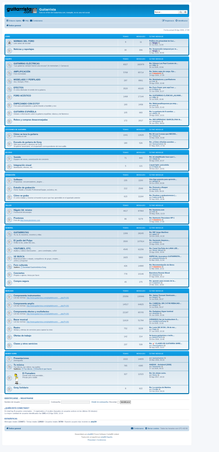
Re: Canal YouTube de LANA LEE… (164, 248)
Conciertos (19, 273)
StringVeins (156, 121)
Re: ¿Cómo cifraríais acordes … (162, 142)
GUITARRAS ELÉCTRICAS (27, 63)
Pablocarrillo (157, 197)
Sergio (155, 43)
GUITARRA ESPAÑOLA (25, 112)
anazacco (156, 275)
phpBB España (106, 437)
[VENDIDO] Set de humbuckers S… (164, 319)
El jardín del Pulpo (23, 240)
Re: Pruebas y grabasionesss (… (163, 195)
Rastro (17, 327)
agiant (154, 234)
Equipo (8, 59)
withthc (155, 113)
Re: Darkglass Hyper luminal (161, 311)
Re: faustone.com (156, 210)
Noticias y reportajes (24, 49)
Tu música (19, 365)
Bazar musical (21, 319)
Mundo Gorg (11, 353)
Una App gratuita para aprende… (163, 179)
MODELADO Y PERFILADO (27, 79)
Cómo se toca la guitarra (26, 134)
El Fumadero (28, 373)
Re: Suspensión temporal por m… (163, 49)
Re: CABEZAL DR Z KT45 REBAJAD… (165, 303)
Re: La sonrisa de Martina (160, 387)
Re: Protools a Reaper (158, 187)
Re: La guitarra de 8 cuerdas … (162, 111)
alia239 (94, 422)
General (9, 228)
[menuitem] (25, 21)
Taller (8, 205)
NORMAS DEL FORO (24, 41)
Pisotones (19, 218)
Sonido (17, 157)
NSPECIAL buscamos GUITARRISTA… (165, 256)
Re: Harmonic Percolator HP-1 (161, 218)
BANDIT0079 (157, 337)
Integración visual (22, 165)
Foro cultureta (21, 265)
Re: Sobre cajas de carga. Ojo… (162, 71)
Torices (155, 136)
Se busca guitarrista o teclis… (161, 335)
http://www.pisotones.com (30, 220)
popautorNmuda (158, 258)
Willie (154, 65)
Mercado (9, 291)
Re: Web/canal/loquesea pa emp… (163, 103)
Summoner (156, 366)
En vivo (8, 152)
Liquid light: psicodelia (159, 165)
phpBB (90, 434)
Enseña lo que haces (43, 369)
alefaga (155, 181)
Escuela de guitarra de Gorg (28, 142)
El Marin (155, 89)
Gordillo (155, 389)
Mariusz (155, 189)
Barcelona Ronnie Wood (159, 273)
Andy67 (155, 297)
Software (18, 179)
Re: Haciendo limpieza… (159, 240)
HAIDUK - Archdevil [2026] (160, 365)
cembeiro (156, 242)
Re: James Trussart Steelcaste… (162, 295)
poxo (154, 105)
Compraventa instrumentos (27, 295)
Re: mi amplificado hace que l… (162, 157)
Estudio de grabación (24, 187)
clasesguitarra (157, 345)
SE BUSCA (19, 256)
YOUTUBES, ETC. (22, 248)
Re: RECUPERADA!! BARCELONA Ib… (165, 119)
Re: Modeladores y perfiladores (162, 79)
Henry (154, 375)
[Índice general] (22, 10)
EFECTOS (19, 87)
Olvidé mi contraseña (99, 402)
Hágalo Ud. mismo (23, 210)
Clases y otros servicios (25, 343)
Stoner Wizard (157, 250)
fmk (153, 81)
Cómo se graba (21, 195)
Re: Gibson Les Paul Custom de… (163, 63)
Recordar (113, 402)
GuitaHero (156, 283)
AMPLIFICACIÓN (22, 71)
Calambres (156, 73)
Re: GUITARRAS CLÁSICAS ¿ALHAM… (165, 95)
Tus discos (28, 369)
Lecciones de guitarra (15, 129)
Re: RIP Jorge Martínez (158, 232)
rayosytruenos (158, 144)
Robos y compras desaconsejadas (31, 120)
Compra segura (21, 281)
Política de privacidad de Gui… (162, 41)
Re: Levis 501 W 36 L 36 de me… (162, 327)
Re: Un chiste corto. (157, 373)
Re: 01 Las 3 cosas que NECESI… (163, 134)
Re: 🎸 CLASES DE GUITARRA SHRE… (165, 343)
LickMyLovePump (159, 321)
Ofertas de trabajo (22, 335)
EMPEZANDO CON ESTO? (27, 103)
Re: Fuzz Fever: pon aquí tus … (162, 87)
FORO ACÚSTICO (22, 95)
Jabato (155, 159)
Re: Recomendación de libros (161, 265)
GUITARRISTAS (21, 232)
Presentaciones (21, 358)
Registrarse (27, 398)
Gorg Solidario (21, 387)
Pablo (154, 329)
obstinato (155, 313)
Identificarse (11, 398)
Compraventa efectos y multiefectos (31, 311)
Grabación (10, 175)
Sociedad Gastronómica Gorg (34, 267)
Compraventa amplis (24, 303)
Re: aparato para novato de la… (162, 281)
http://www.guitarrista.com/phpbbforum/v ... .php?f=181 (48, 298)
